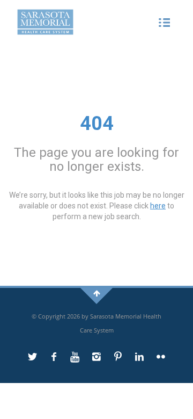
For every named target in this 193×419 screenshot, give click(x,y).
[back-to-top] (96, 293)
